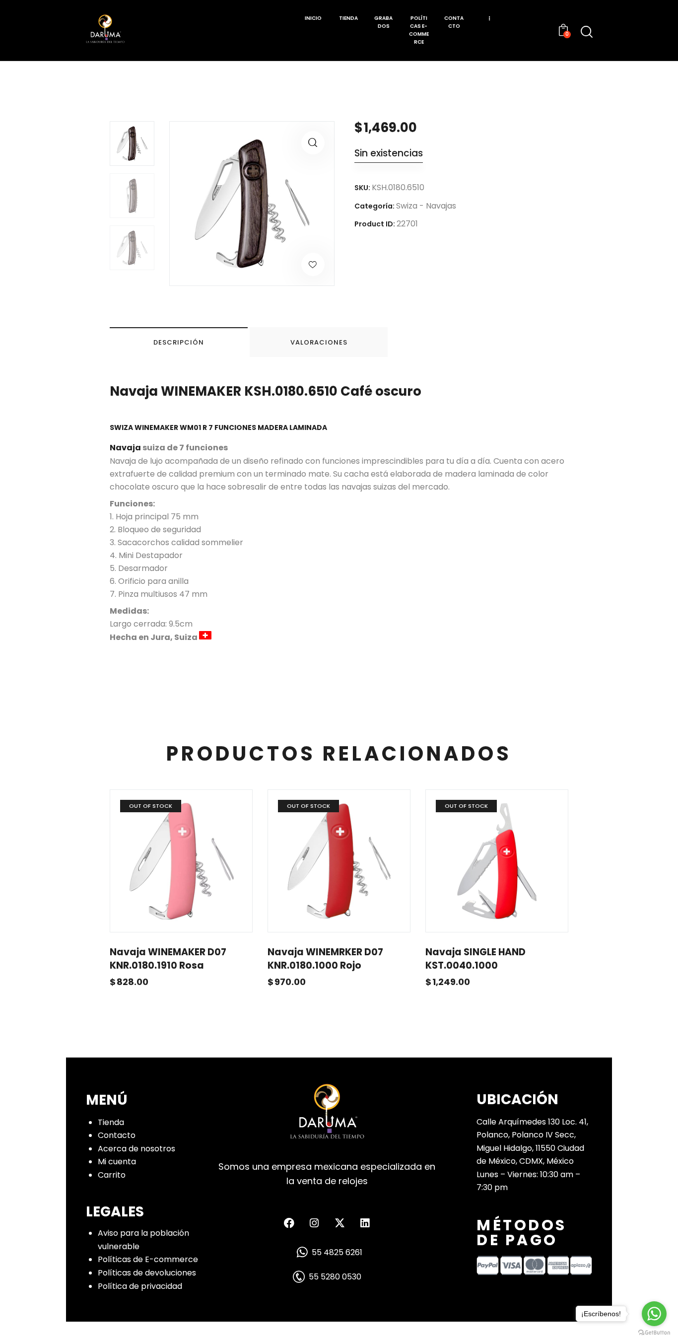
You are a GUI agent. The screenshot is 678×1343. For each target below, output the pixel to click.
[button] (313, 142)
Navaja (125, 447)
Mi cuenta (117, 1161)
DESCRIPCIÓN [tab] (178, 342)
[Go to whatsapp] (654, 1313)
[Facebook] (288, 1222)
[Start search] (587, 31)
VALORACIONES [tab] (318, 342)
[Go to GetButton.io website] (654, 1333)
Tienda (111, 1122)
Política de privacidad (140, 1286)
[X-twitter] (339, 1222)
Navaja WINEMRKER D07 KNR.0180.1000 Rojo (325, 959)
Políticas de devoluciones (147, 1272)
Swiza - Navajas (426, 206)
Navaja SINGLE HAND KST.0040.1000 (475, 959)
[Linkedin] (364, 1222)
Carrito (112, 1175)
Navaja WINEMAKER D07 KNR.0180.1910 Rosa (168, 959)
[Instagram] (314, 1222)
